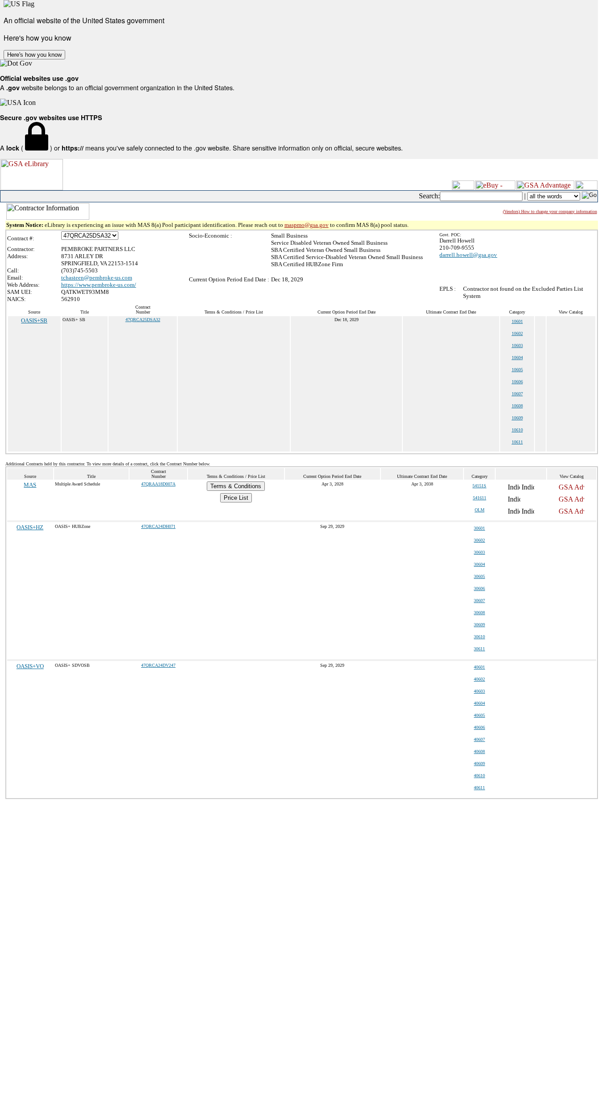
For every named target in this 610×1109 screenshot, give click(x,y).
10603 (517, 345)
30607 (479, 600)
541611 (479, 497)
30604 (479, 564)
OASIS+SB (34, 320)
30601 (479, 528)
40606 (479, 727)
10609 (517, 417)
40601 (479, 667)
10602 (517, 333)
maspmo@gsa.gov (306, 225)
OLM (480, 509)
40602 (479, 679)
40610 (479, 775)
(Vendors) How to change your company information (550, 211)
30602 (479, 540)
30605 (479, 576)
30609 (479, 624)
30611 (479, 648)
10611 (517, 441)
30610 (479, 636)
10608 (517, 405)
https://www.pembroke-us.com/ (98, 284)
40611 (479, 787)
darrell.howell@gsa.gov (468, 254)
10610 (517, 429)
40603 (479, 691)
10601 (517, 321)
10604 (517, 357)
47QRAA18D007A (158, 483)
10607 (517, 393)
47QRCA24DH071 (158, 526)
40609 (479, 763)
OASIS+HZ (30, 527)
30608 (479, 612)
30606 (479, 588)
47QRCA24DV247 (158, 665)
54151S (479, 485)
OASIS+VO (30, 666)
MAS (30, 484)
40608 (479, 751)
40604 (479, 703)
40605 (479, 715)
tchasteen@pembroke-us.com (96, 277)
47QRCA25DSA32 (142, 319)
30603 (479, 552)
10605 (517, 369)
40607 (479, 739)
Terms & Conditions (235, 486)
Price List (236, 497)
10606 (517, 381)
